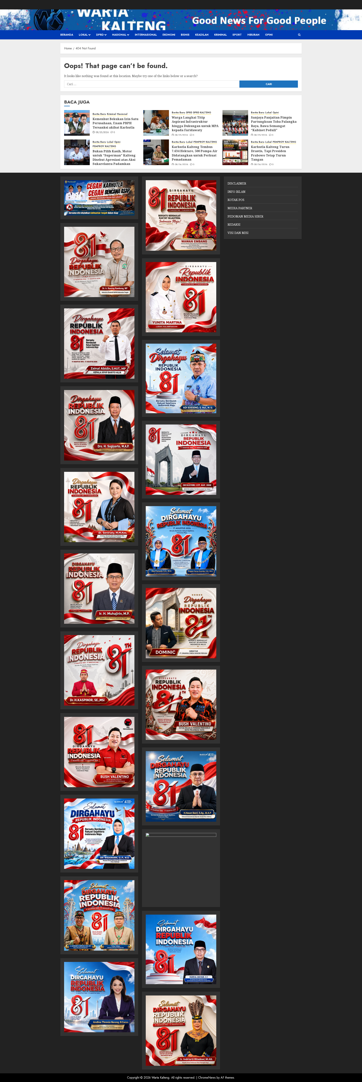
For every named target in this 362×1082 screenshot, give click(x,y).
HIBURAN (253, 35)
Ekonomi (169, 35)
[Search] (299, 34)
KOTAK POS (236, 200)
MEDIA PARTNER (240, 208)
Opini (269, 35)
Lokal (83, 35)
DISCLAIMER (237, 183)
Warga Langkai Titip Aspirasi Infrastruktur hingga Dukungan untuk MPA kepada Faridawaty (195, 123)
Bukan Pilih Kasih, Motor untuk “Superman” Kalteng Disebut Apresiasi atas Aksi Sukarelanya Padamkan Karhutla (114, 159)
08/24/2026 (181, 164)
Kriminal (220, 35)
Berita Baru (99, 114)
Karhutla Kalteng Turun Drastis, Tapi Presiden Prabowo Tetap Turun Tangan (270, 153)
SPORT (237, 35)
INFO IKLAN (236, 192)
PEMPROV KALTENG (104, 146)
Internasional (146, 35)
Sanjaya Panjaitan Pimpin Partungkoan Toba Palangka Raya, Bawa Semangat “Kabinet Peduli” (274, 123)
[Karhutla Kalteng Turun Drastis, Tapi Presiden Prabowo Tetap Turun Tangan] (235, 152)
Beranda (66, 35)
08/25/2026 (102, 132)
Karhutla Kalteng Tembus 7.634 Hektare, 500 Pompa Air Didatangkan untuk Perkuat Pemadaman (194, 153)
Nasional (119, 35)
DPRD (100, 35)
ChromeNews (207, 1077)
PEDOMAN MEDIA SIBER (245, 216)
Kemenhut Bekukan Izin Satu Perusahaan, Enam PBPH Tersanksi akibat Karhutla (115, 123)
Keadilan (202, 35)
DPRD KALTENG (202, 112)
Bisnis (185, 35)
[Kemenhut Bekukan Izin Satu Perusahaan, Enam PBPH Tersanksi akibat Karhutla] (77, 123)
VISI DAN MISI (238, 233)
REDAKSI (234, 224)
